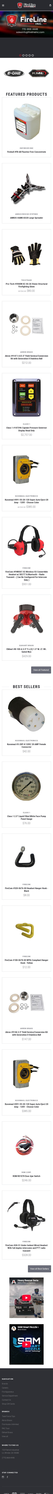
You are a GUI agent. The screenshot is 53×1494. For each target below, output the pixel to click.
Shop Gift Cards (8, 1388)
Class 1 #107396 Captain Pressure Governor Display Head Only (26, 413)
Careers (5, 1372)
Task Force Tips (8, 1400)
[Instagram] (3, 1461)
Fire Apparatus (8, 1376)
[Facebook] (7, 1461)
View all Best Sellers (39, 1253)
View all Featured (41, 654)
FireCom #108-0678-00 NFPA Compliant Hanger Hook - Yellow (26, 945)
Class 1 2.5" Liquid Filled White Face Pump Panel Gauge (26, 801)
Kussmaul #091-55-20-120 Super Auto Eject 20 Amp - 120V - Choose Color (26, 485)
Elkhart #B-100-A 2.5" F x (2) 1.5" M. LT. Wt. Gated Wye (26, 634)
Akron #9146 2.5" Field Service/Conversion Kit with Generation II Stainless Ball (26, 1017)
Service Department (10, 1380)
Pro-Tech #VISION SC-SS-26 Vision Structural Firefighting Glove (26, 269)
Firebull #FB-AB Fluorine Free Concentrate (26, 136)
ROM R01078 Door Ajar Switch (26, 1160)
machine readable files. (38, 1484)
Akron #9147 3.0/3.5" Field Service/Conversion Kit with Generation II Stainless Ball (26, 341)
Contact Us (6, 1384)
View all (5, 1421)
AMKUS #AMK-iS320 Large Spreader (26, 202)
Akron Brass (7, 1404)
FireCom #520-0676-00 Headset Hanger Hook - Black (26, 873)
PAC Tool (5, 1412)
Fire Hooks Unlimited (10, 1408)
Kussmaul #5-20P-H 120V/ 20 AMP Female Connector (26, 729)
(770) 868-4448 (8, 1442)
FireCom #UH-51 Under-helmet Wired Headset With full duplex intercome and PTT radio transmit (26, 1232)
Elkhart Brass (7, 1416)
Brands (5, 1368)
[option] (26, 24)
